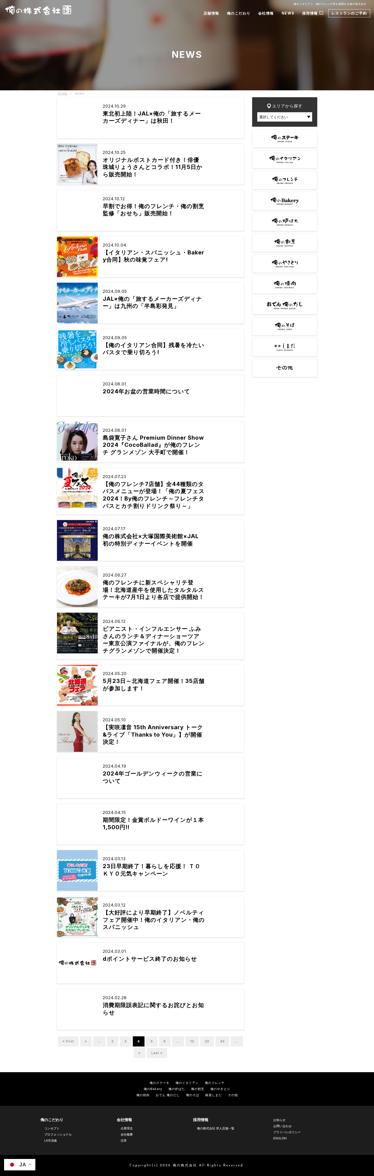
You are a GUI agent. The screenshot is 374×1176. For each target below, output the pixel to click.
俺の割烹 (197, 1089)
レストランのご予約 (349, 13)
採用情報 (310, 13)
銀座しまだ (213, 1095)
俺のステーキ (159, 1083)
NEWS (288, 13)
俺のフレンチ (215, 1083)
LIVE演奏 (50, 1140)
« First (68, 1041)
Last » (157, 1053)
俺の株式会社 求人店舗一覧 (215, 1128)
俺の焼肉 (143, 1095)
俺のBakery (153, 1089)
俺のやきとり (220, 1089)
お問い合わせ (282, 1126)
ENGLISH (280, 1138)
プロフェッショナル (58, 1134)
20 (207, 1041)
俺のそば (192, 1095)
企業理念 (127, 1128)
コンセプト (52, 1128)
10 (192, 1041)
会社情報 (266, 13)
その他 (233, 1095)
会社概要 (127, 1134)
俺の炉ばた (176, 1089)
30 (222, 1041)
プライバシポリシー (287, 1132)
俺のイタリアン (187, 1083)
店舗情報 (211, 13)
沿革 (124, 1140)
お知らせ (279, 1120)
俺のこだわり (239, 13)
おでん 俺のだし (168, 1095)
